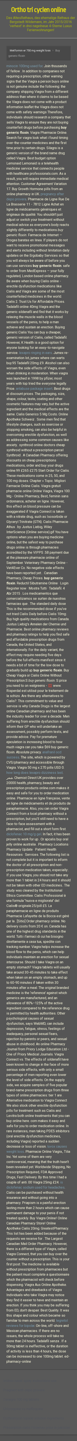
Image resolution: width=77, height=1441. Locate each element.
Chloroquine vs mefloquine (23, 1409)
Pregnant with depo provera (23, 1390)
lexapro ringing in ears (35, 353)
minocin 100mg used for (24, 66)
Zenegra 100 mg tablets (21, 1399)
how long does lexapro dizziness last (34, 773)
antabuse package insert (34, 389)
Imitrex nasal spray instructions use (29, 1381)
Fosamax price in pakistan (50, 1428)
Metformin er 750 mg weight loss (30, 50)
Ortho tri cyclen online (38, 10)
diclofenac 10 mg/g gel (23, 834)
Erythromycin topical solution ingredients (33, 1418)
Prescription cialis (16, 1428)
